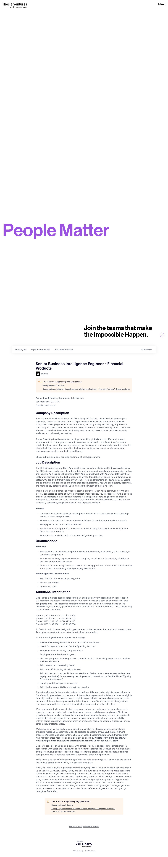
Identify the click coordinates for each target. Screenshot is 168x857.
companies (40, 349)
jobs (21, 349)
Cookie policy (90, 851)
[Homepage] (15, 4)
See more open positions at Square (84, 826)
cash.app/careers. (91, 457)
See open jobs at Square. (53, 385)
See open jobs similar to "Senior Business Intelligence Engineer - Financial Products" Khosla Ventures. (86, 389)
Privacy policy (78, 851)
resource (97, 629)
